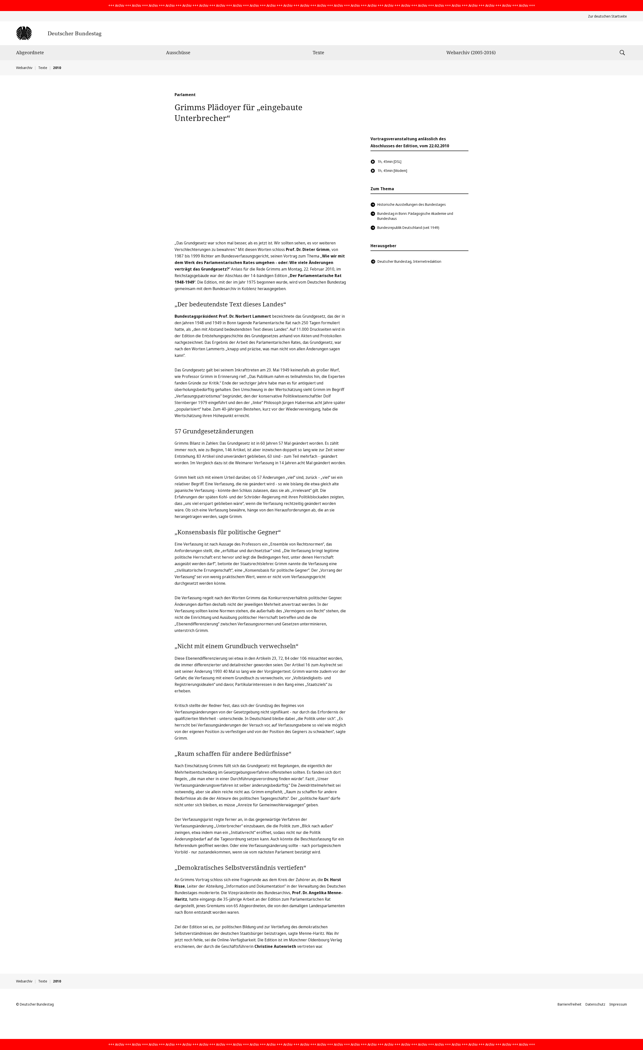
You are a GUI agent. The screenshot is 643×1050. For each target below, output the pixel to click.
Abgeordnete (30, 52)
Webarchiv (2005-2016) (471, 52)
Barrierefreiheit (569, 1004)
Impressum (618, 1004)
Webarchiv (24, 67)
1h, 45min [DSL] (389, 161)
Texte (318, 52)
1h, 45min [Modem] (392, 170)
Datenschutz (595, 1004)
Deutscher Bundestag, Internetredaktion (409, 261)
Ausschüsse (178, 52)
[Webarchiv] (58, 33)
